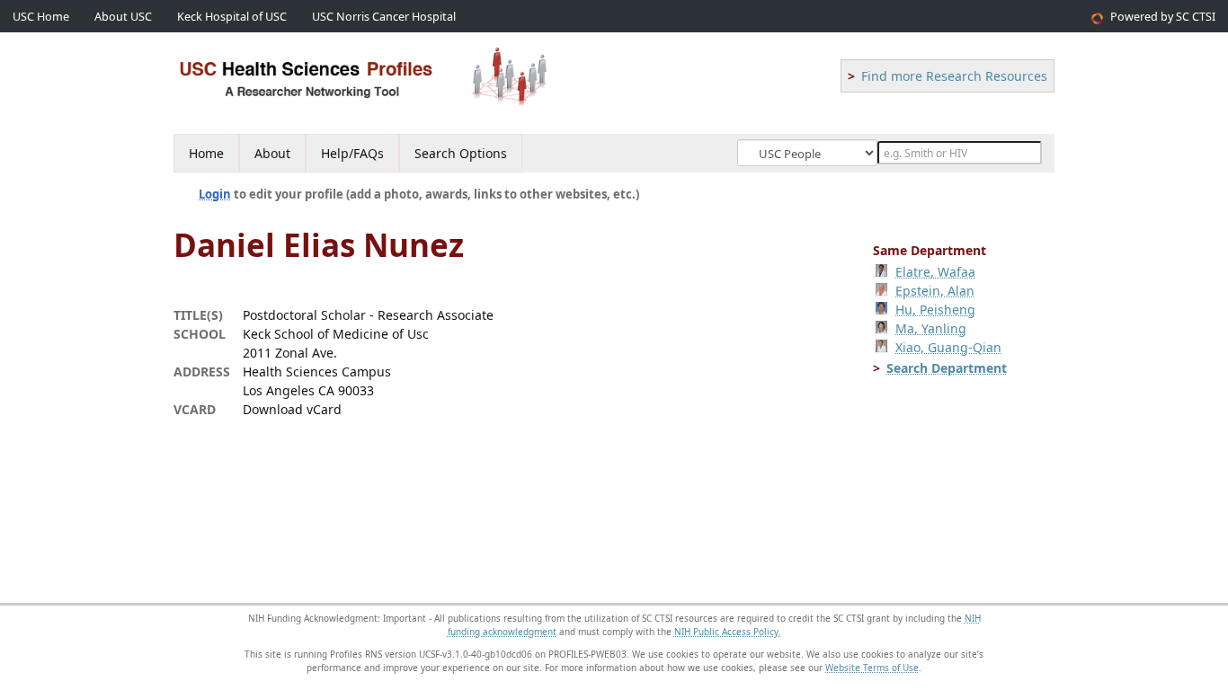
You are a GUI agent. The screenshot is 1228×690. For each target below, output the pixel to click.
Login (215, 194)
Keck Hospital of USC (232, 16)
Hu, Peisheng (935, 309)
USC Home (41, 16)
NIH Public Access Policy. (727, 631)
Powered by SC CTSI (1162, 16)
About (272, 153)
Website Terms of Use (872, 667)
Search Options (460, 153)
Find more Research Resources (954, 75)
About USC (123, 16)
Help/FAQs (352, 153)
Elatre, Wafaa (935, 271)
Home (206, 153)
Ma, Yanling (930, 328)
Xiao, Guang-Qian (948, 347)
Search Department (946, 367)
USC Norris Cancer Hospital (384, 16)
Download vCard (292, 409)
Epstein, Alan (934, 290)
